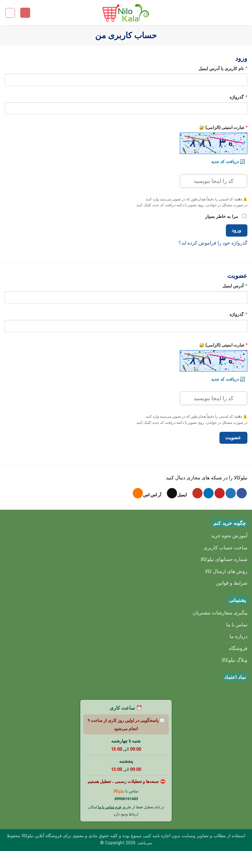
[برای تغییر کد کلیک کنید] (213, 143)
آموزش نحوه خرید (229, 536)
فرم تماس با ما (109, 807)
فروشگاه (238, 648)
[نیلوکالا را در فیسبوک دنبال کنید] (242, 493)
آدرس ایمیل (228, 285)
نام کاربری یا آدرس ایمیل (216, 68)
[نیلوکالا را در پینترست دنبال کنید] (220, 493)
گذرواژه (231, 97)
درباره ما (238, 636)
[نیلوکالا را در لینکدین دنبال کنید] (208, 493)
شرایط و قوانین (231, 583)
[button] (243, 12)
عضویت (233, 437)
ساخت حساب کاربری (225, 548)
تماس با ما (236, 625)
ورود (236, 230)
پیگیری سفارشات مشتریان (220, 613)
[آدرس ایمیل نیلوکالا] (172, 493)
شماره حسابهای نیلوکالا (223, 559)
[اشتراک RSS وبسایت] (138, 493)
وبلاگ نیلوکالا (234, 660)
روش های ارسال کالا (226, 571)
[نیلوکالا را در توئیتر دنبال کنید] (231, 493)
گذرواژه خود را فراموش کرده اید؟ (213, 243)
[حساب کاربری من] (25, 13)
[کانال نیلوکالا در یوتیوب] (197, 493)
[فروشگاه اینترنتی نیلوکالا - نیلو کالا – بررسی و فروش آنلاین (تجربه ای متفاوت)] (126, 13)
